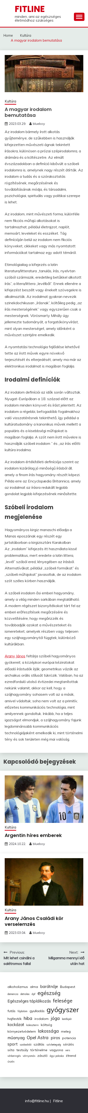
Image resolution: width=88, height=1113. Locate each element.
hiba (28, 1018)
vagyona (56, 1050)
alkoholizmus (18, 987)
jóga (55, 1018)
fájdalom (22, 1011)
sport (13, 1044)
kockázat (16, 1024)
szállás (39, 1044)
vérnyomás (29, 1056)
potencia (69, 1038)
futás (11, 1011)
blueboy (39, 124)
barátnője (49, 986)
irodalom (41, 1019)
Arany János (15, 656)
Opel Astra (38, 1037)
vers (67, 1050)
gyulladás (37, 1011)
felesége (63, 1001)
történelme (38, 1050)
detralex (25, 994)
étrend (71, 1056)
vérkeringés (14, 1056)
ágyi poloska (57, 1056)
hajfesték (15, 1019)
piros (55, 1037)
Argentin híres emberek (33, 835)
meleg (66, 1031)
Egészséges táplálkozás (29, 1001)
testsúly (22, 1050)
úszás (11, 1061)
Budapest (67, 987)
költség (46, 1025)
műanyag (16, 1037)
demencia (13, 994)
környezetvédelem (22, 1031)
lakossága (48, 1031)
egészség (49, 993)
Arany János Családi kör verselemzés (34, 921)
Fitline (30, 9)
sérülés (68, 1044)
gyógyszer (63, 1009)
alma (34, 987)
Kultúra (10, 101)
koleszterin (32, 1025)
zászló (42, 1056)
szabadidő (25, 1044)
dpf (33, 994)
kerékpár (67, 1019)
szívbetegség (53, 1044)
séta (11, 1050)
